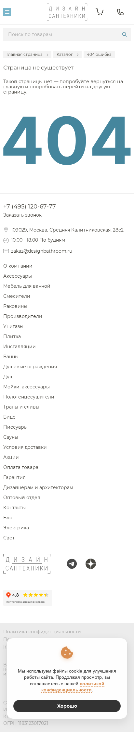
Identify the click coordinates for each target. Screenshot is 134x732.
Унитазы (13, 326)
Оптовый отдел (21, 497)
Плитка (12, 336)
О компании (18, 266)
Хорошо (67, 706)
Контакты (14, 508)
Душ (8, 377)
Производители (22, 316)
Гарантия (14, 477)
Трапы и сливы (21, 407)
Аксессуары (17, 276)
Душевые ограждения (30, 367)
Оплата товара (20, 467)
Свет (9, 538)
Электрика (16, 528)
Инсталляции (19, 346)
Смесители (16, 296)
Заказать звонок (22, 215)
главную (13, 87)
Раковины (15, 306)
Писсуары (15, 427)
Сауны (10, 437)
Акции (11, 457)
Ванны (11, 357)
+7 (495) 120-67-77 (29, 206)
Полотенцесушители (28, 397)
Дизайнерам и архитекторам (38, 487)
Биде (9, 417)
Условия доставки (25, 447)
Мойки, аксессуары (26, 387)
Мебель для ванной (26, 286)
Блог (9, 518)
